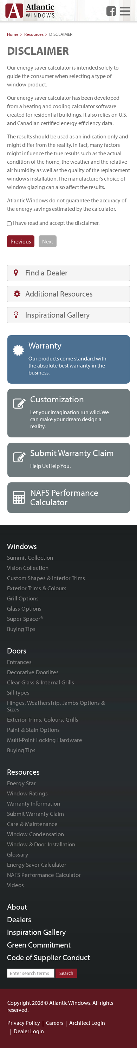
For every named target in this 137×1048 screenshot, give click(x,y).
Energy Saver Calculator (36, 864)
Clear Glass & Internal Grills (40, 682)
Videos (15, 884)
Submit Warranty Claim (35, 813)
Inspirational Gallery (57, 315)
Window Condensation (35, 834)
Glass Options (24, 608)
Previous (21, 241)
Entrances (19, 661)
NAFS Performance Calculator (44, 874)
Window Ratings (27, 793)
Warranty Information (33, 803)
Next (47, 241)
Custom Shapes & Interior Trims (46, 577)
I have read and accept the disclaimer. (55, 222)
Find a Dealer (46, 273)
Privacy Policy (23, 1022)
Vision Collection (27, 567)
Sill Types (18, 692)
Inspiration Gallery (36, 932)
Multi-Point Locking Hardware (44, 739)
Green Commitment (39, 945)
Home (13, 34)
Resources (34, 34)
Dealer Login (29, 1031)
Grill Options (23, 598)
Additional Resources (59, 294)
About (17, 907)
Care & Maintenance (32, 823)
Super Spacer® (25, 618)
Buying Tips (21, 628)
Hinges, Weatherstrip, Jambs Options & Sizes (56, 706)
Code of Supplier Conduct (48, 957)
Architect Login (87, 1022)
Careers (54, 1022)
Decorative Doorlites (33, 672)
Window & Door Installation (41, 844)
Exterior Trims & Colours (36, 588)
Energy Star (21, 783)
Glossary (17, 854)
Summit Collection (30, 557)
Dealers (19, 919)
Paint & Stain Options (33, 729)
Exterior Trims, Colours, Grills (42, 719)
